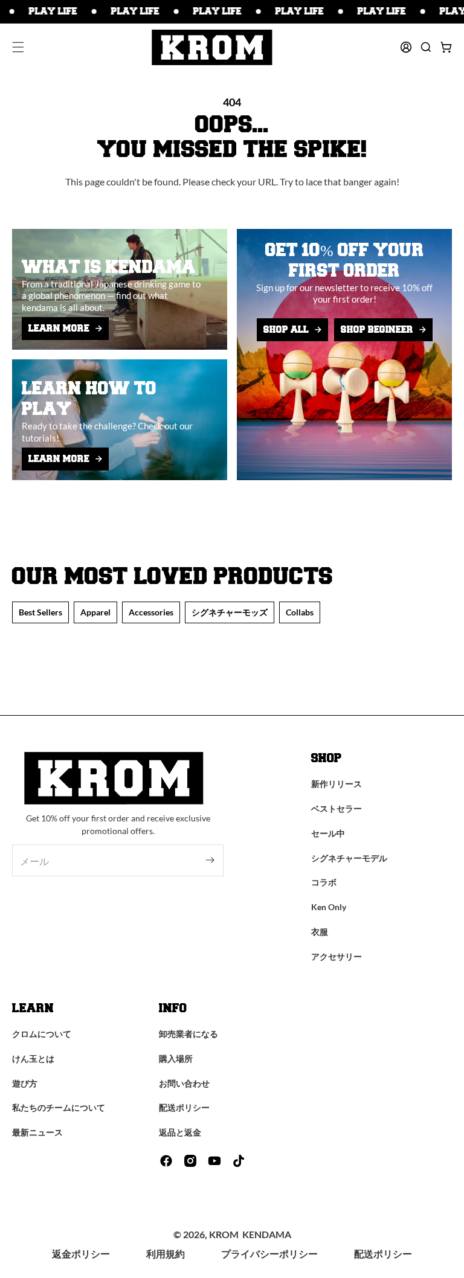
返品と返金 (180, 1132)
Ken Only (328, 907)
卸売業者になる (188, 1034)
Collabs (300, 612)
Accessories (151, 612)
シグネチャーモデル (349, 858)
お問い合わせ (184, 1083)
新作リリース (336, 784)
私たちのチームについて (58, 1107)
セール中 (328, 833)
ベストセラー (336, 808)
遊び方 (24, 1083)
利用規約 (165, 1253)
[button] (18, 47)
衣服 (319, 931)
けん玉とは (33, 1058)
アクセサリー (336, 956)
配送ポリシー (184, 1107)
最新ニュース (37, 1132)
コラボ (324, 882)
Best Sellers (40, 612)
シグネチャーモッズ (230, 612)
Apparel (95, 612)
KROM (224, 1234)
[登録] (210, 860)
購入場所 (176, 1058)
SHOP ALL (286, 330)
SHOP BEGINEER (377, 330)
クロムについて (41, 1034)
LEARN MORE (58, 328)
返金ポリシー (81, 1253)
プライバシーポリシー (269, 1253)
